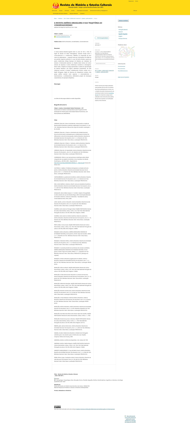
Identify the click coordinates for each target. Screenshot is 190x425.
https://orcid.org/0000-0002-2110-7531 (63, 36)
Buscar (135, 10)
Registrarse (131, 1)
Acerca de (54, 10)
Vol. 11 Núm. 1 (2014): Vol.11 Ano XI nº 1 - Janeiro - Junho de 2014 (78, 18)
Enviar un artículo (123, 20)
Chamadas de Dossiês (82, 10)
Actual (60, 10)
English (120, 36)
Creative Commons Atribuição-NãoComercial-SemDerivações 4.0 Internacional (95, 409)
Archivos (67, 10)
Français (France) (123, 38)
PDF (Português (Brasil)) (102, 38)
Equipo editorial (74, 13)
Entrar (136, 1)
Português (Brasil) (123, 29)
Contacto (82, 13)
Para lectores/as (121, 66)
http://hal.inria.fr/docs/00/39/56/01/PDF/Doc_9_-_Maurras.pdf (69, 163)
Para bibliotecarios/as (123, 70)
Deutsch (121, 31)
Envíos (73, 10)
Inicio (55, 18)
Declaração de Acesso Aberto (60, 13)
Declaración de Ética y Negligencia (98, 10)
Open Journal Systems (123, 77)
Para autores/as (121, 68)
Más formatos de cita (100, 63)
